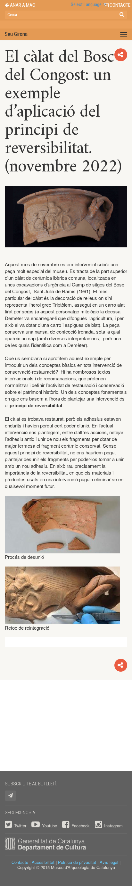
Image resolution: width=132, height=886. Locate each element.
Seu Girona (16, 34)
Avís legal (109, 862)
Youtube (49, 826)
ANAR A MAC (22, 5)
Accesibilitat (43, 862)
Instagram (113, 826)
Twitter (20, 826)
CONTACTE (119, 5)
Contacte (20, 862)
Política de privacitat (77, 862)
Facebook (80, 826)
